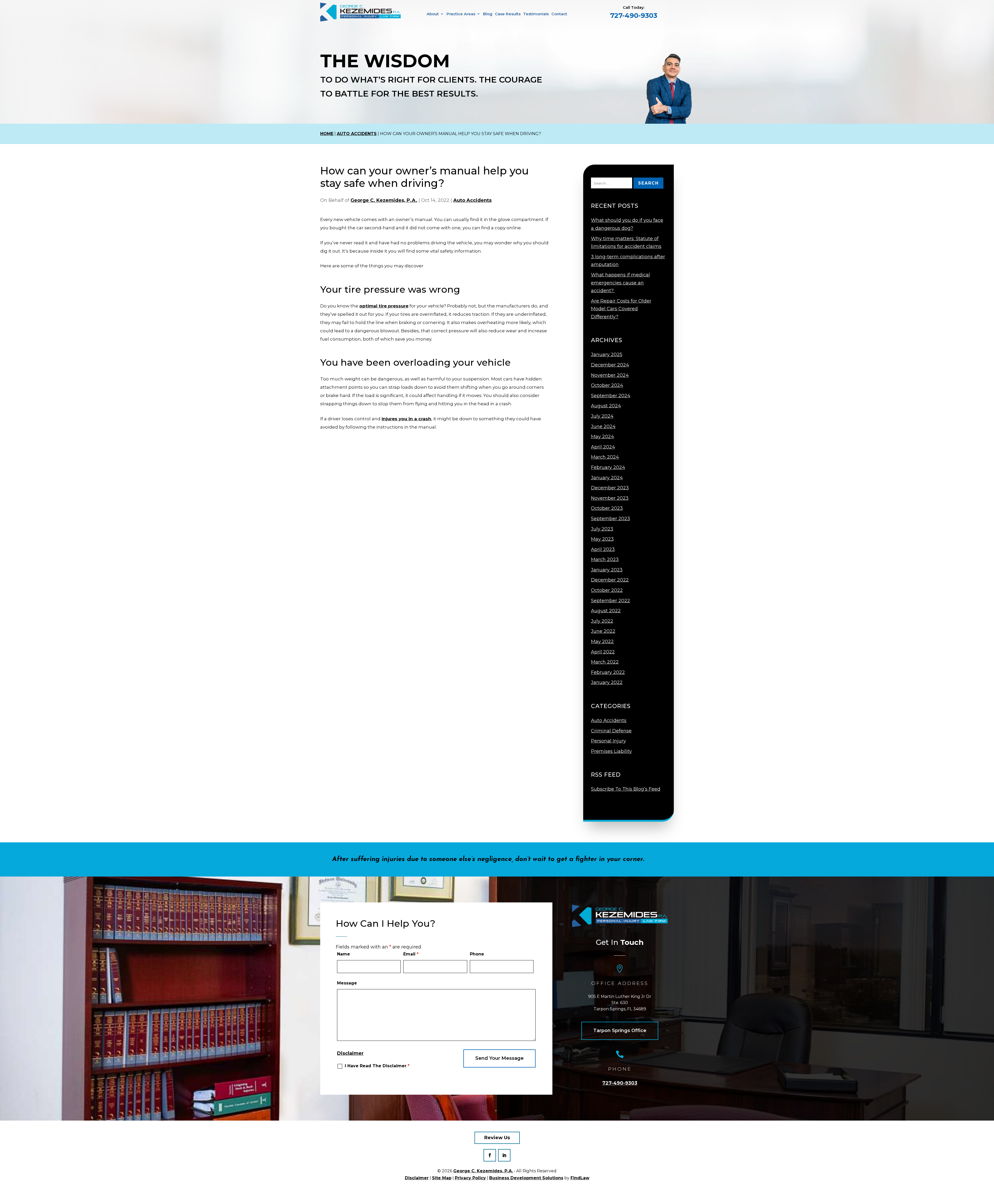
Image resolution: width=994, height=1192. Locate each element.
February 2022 (608, 672)
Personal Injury (608, 741)
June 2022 (603, 631)
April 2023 (603, 549)
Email (411, 954)
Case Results (508, 13)
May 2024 (602, 436)
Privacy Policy (470, 1177)
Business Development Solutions (526, 1177)
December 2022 (610, 580)
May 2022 (602, 641)
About (433, 13)
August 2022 (606, 611)
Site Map (441, 1177)
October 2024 (607, 385)
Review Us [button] (497, 1138)
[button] (989, 1179)
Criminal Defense (611, 731)
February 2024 (608, 467)
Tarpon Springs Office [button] (619, 1030)
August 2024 (606, 406)
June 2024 (603, 426)
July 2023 (602, 529)
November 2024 (610, 375)
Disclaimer (350, 1053)
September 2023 (610, 518)
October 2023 (607, 508)
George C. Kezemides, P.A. (383, 200)
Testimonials (536, 13)
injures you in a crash (406, 418)
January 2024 (607, 478)
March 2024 (605, 457)
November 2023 (609, 498)
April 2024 (603, 447)
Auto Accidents (472, 200)
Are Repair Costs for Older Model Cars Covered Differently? (621, 309)
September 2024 (610, 396)
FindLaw (580, 1177)
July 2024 (602, 416)
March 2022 (605, 662)
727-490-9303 (633, 15)
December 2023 (610, 488)
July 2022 (602, 621)
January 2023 (607, 570)
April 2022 (603, 652)
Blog (487, 13)
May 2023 (602, 539)
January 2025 (606, 354)
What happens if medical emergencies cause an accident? (620, 282)
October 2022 (607, 590)
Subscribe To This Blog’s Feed (625, 789)
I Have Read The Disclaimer (377, 1066)
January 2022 (607, 682)
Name (343, 954)
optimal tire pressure (383, 305)
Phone (477, 954)
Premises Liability (611, 751)
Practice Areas (461, 13)
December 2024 (610, 365)
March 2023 (605, 559)
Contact (559, 13)
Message (347, 983)
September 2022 (610, 601)
